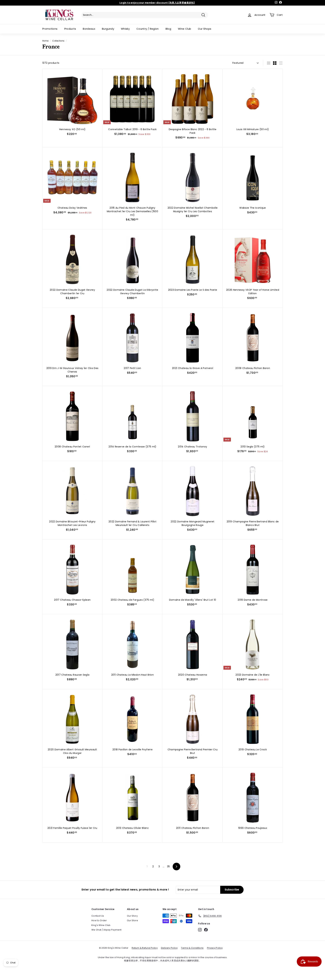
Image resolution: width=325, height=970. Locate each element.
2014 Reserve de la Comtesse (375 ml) (132, 446)
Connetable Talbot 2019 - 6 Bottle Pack (132, 129)
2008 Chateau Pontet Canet (72, 446)
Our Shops (204, 29)
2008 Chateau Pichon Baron (252, 368)
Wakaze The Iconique (252, 207)
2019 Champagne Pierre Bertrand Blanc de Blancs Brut (253, 523)
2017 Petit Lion (132, 368)
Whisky (125, 29)
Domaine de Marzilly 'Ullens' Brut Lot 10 (192, 600)
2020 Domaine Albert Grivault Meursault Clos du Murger (72, 751)
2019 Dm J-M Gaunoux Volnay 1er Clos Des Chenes (72, 369)
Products (70, 29)
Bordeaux (89, 29)
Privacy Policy (215, 947)
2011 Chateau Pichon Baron (192, 828)
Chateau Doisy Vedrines (72, 207)
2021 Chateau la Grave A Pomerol (192, 368)
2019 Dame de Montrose (252, 600)
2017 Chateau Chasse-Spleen (72, 600)
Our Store (132, 920)
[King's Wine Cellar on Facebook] (206, 930)
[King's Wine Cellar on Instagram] (200, 930)
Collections (58, 40)
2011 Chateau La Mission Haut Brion (132, 674)
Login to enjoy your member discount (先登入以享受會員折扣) (157, 2)
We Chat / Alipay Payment (106, 929)
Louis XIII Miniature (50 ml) (252, 129)
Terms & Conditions (192, 947)
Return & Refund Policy (145, 947)
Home (45, 40)
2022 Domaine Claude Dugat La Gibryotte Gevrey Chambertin (132, 291)
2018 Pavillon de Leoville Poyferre (132, 749)
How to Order (99, 920)
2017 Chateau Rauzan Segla (72, 674)
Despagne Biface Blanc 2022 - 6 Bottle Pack (192, 131)
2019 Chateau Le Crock (253, 749)
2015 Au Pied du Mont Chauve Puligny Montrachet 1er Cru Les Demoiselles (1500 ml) (132, 211)
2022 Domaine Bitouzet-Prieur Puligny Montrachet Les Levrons (72, 523)
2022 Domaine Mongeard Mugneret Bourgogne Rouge (192, 523)
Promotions (50, 29)
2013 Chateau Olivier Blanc (132, 828)
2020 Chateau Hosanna (192, 674)
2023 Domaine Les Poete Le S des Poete (192, 290)
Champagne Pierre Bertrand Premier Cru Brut (193, 751)
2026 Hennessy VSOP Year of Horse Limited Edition (252, 291)
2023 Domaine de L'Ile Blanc (252, 674)
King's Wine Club (101, 925)
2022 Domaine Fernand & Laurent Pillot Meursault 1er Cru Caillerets (132, 523)
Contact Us (97, 915)
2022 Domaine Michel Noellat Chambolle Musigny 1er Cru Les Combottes (193, 209)
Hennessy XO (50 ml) (72, 129)
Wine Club (184, 29)
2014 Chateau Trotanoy (192, 446)
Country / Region (147, 29)
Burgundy (108, 29)
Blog (168, 29)
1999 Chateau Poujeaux (252, 828)
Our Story (132, 915)
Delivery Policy (169, 947)
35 (168, 866)
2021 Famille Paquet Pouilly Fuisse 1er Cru (72, 828)
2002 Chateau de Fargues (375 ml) (132, 600)
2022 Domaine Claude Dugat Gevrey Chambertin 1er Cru (72, 291)
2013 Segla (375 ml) (253, 446)
